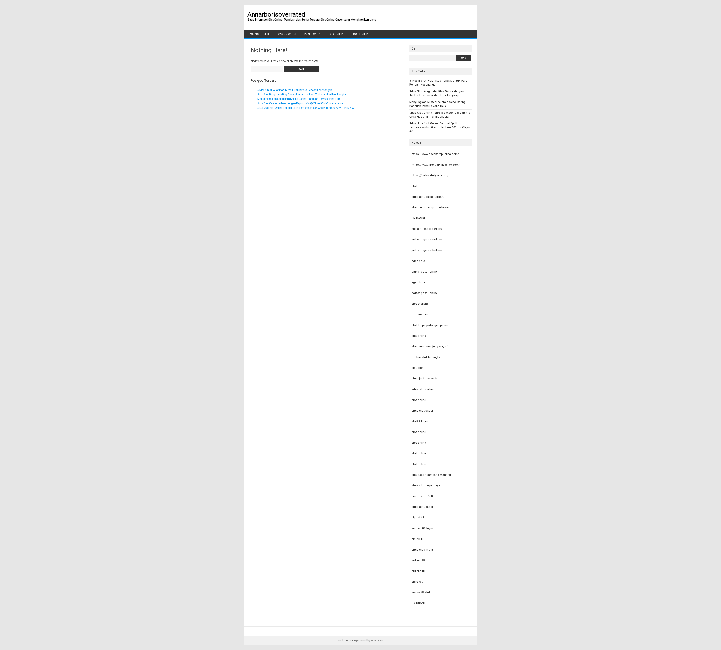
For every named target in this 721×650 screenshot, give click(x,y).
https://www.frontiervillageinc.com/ (436, 164)
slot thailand (420, 303)
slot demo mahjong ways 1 (430, 346)
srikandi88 (418, 560)
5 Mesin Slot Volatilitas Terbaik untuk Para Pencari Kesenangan (294, 90)
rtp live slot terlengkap (427, 357)
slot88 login (420, 421)
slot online (419, 335)
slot (414, 186)
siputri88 (417, 368)
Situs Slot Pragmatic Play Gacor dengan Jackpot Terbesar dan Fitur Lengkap (302, 94)
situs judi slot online (425, 378)
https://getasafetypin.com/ (430, 175)
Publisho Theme (347, 640)
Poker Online (313, 34)
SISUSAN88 (419, 603)
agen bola (418, 261)
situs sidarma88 (423, 549)
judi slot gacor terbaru (427, 229)
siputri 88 (418, 517)
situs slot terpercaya (426, 485)
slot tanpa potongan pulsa (430, 325)
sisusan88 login (422, 528)
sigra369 (417, 581)
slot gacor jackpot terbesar (430, 207)
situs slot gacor (422, 410)
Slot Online (337, 34)
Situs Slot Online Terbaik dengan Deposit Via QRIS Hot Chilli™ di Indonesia (300, 103)
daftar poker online (425, 271)
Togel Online (361, 34)
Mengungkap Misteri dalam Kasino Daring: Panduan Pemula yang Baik (298, 98)
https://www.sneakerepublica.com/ (435, 154)
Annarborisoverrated (276, 14)
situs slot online (423, 389)
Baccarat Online (259, 34)
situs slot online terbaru (428, 196)
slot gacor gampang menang (431, 474)
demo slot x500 (422, 496)
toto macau (420, 314)
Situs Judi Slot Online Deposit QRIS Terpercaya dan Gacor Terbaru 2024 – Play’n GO (306, 107)
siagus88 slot (421, 592)
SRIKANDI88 (420, 218)
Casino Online (287, 34)
